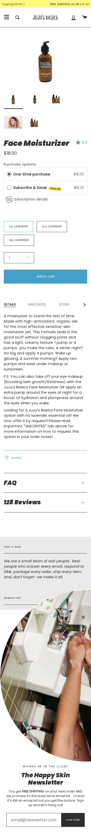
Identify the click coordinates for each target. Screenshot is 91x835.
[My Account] (73, 17)
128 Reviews (22, 502)
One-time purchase (31, 174)
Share (16, 458)
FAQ (10, 483)
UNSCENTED (37, 304)
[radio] (9, 174)
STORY (64, 304)
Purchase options (20, 164)
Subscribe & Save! (37, 188)
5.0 (84, 142)
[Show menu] (6, 17)
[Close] (83, 617)
